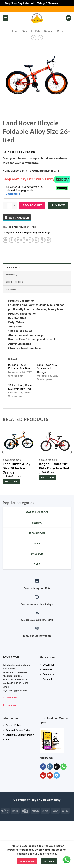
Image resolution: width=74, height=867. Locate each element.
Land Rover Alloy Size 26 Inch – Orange (47, 368)
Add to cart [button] (11, 481)
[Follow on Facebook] (43, 766)
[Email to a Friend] (30, 240)
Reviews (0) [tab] (12, 274)
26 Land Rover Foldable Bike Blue (19, 366)
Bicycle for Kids (31, 31)
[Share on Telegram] (48, 240)
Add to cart (32, 205)
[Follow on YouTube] (50, 775)
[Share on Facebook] (12, 240)
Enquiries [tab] (11, 289)
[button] (5, 18)
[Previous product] (40, 37)
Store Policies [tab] (14, 282)
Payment (47, 679)
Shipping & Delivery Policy (20, 734)
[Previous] (3, 459)
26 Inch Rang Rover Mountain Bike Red (20, 387)
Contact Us (49, 674)
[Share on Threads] (24, 240)
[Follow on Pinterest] (43, 775)
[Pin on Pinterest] (36, 240)
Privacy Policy (13, 725)
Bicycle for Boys (53, 31)
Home (14, 31)
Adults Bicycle (24, 232)
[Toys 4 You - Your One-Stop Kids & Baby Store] (37, 18)
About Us (47, 669)
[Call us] (63, 766)
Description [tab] (13, 267)
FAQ (8, 739)
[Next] (71, 459)
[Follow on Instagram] (50, 766)
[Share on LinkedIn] (42, 240)
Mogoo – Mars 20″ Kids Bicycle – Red (54, 466)
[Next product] (33, 37)
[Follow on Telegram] (57, 775)
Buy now (58, 205)
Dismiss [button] (64, 3)
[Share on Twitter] (18, 240)
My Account (49, 664)
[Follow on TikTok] (57, 766)
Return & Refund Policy (18, 730)
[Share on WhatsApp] (5, 240)
